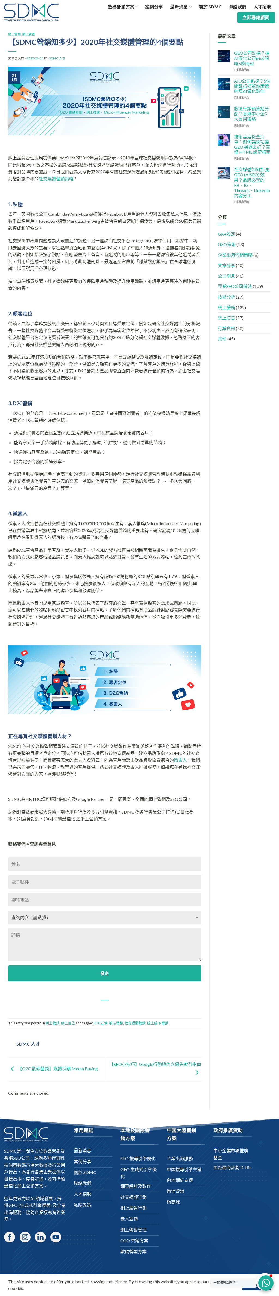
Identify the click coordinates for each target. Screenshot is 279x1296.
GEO (13, 1205)
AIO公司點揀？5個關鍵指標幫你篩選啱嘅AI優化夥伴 (252, 86)
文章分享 (226, 265)
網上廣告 (28, 34)
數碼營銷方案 (121, 6)
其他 (222, 338)
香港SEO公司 (17, 1157)
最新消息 (179, 6)
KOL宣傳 (101, 1023)
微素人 (180, 759)
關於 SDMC (210, 6)
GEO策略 (227, 244)
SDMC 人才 (57, 58)
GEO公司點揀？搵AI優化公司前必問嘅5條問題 (251, 58)
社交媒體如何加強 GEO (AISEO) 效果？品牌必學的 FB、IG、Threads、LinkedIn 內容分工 (252, 182)
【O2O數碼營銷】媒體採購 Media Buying (57, 1068)
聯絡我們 (237, 6)
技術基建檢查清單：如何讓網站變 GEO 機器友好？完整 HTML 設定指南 (252, 144)
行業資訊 (226, 328)
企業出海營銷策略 (235, 255)
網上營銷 (14, 34)
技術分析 (226, 296)
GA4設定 (226, 233)
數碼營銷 (116, 1023)
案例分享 (154, 6)
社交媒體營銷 (135, 1023)
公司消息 (226, 275)
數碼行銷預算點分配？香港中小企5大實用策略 (251, 113)
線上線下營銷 (157, 1023)
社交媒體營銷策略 (56, 178)
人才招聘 (262, 6)
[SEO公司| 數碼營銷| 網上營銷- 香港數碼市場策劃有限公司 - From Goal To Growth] (31, 12)
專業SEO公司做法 (235, 286)
